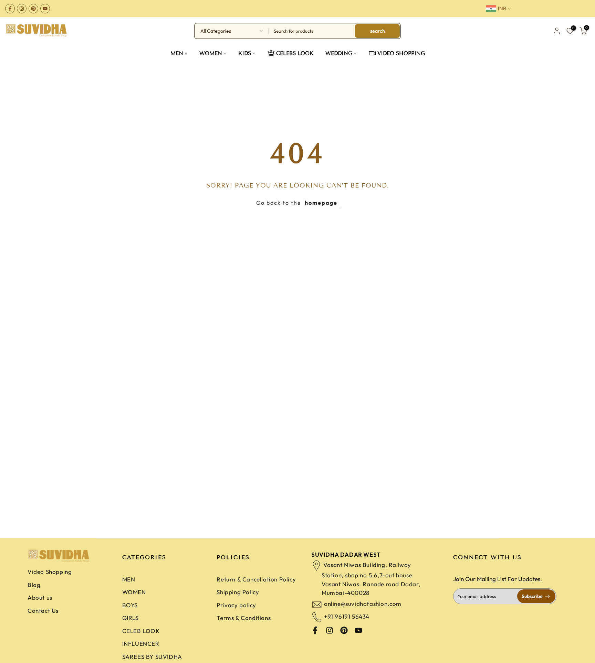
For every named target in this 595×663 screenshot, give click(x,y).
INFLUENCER (140, 643)
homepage (321, 202)
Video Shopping (50, 571)
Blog (34, 584)
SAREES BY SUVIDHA (152, 656)
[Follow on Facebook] (10, 8)
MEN (176, 53)
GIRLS (130, 617)
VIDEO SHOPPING (401, 53)
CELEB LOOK (141, 630)
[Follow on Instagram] (22, 8)
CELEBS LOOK (294, 53)
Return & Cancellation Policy (256, 579)
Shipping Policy (238, 592)
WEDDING (338, 53)
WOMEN (210, 53)
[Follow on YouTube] (45, 8)
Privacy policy (236, 605)
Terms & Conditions (244, 617)
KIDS (244, 53)
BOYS (130, 605)
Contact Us (43, 610)
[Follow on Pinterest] (33, 8)
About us (40, 597)
